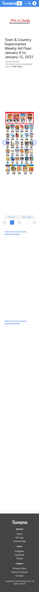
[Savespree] (2, 3)
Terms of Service (19, 572)
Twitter (19, 558)
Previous (11, 217)
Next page (27, 217)
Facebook (19, 555)
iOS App (19, 537)
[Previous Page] (4, 142)
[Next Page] (34, 142)
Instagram (19, 551)
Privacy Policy (19, 568)
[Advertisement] (19, 88)
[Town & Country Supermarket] (19, 21)
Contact (19, 576)
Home (19, 534)
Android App (19, 541)
